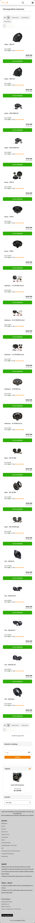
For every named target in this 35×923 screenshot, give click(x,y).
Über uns (3, 826)
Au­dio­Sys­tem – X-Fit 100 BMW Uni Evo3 (14, 285)
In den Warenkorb (17, 61)
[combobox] (15, 17)
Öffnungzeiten (4, 823)
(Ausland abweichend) (19, 50)
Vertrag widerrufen (7, 915)
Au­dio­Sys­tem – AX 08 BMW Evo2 (12, 389)
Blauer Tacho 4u (5, 906)
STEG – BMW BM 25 (9, 561)
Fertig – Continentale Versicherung (11, 909)
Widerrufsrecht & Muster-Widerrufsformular (10, 851)
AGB (2, 848)
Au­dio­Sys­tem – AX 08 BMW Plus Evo (13, 423)
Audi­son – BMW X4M (9, 79)
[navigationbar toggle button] (32, 2)
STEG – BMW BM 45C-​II (10, 596)
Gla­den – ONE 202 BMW (10, 458)
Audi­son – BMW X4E (9, 44)
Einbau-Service (4, 831)
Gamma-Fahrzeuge (6, 901)
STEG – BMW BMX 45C (10, 665)
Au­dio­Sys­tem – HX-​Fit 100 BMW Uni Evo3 (14, 320)
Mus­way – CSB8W (8, 251)
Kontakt (3, 840)
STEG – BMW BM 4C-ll (9, 630)
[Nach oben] (30, 920)
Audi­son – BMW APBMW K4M (11, 148)
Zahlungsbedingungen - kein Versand (9, 845)
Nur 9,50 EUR (17, 790)
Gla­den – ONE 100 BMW (10, 492)
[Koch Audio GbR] (4, 2)
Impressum (3, 829)
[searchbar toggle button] (22, 2)
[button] (5, 17)
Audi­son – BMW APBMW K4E (11, 113)
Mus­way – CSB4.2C (9, 182)
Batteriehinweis (4, 856)
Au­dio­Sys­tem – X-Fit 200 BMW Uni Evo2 (14, 354)
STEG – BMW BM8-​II (9, 699)
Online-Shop (12, 920)
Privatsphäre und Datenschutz (7, 853)
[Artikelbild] (17, 777)
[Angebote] (30, 768)
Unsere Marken (4, 837)
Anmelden (17, 757)
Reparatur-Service (5, 834)
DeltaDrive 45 (5, 904)
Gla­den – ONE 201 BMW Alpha (11, 527)
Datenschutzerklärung (5, 842)
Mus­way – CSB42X (9, 217)
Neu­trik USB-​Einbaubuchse (17, 785)
